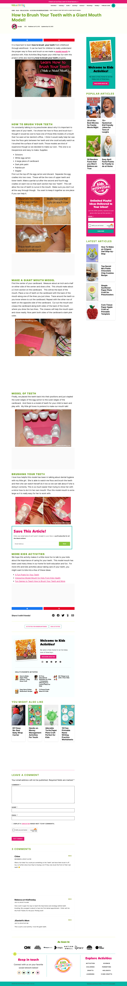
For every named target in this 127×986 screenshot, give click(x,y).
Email (15, 815)
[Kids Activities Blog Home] (18, 5)
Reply (70, 855)
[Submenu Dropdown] (57, 5)
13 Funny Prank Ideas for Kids (44, 690)
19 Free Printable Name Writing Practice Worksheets (67, 734)
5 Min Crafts (106, 974)
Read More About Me (48, 656)
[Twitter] (56, 662)
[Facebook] (51, 662)
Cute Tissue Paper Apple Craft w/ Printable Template (106, 309)
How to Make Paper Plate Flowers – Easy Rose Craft (25, 678)
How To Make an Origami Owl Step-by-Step (107, 250)
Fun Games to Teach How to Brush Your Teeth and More (40, 581)
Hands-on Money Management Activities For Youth (35, 732)
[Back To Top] (15, 954)
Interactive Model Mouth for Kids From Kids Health (37, 578)
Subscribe (101, 231)
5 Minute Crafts (106, 5)
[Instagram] (42, 662)
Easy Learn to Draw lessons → (68, 2)
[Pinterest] (60, 662)
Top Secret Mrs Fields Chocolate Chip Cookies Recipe (107, 271)
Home (13, 10)
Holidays (107, 970)
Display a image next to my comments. (34, 824)
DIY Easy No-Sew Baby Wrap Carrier (18, 731)
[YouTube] (47, 662)
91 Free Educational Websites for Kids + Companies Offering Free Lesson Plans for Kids (45, 681)
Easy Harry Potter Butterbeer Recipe (26, 690)
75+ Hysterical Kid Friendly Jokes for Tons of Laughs (107, 126)
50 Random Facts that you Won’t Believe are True (92, 164)
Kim (21, 26)
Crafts (68, 5)
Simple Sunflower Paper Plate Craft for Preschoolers (107, 290)
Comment (16, 785)
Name (14, 807)
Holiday (97, 5)
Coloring (61, 5)
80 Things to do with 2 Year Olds (63, 677)
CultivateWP (112, 983)
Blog (17, 10)
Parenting (89, 5)
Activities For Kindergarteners (39, 10)
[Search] (113, 5)
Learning (74, 5)
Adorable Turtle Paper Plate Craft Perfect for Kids (51, 732)
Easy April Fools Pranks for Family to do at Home (108, 162)
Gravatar (26, 824)
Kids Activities (24, 10)
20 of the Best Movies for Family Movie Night (93, 123)
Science (82, 5)
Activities (53, 5)
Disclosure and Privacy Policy (94, 983)
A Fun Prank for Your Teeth (27, 575)
